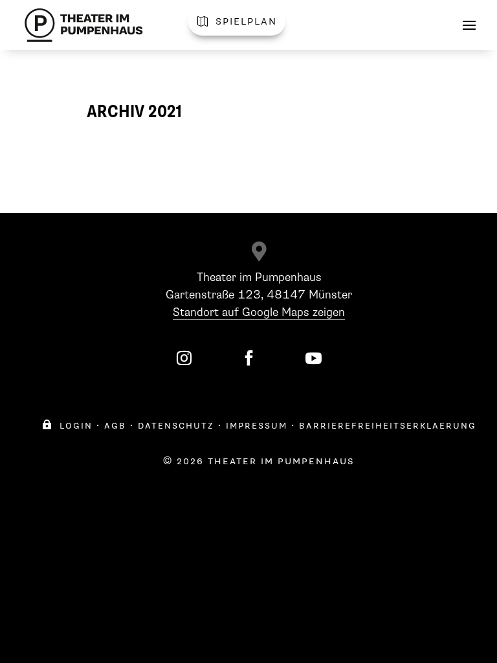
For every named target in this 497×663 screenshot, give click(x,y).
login (67, 426)
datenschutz (176, 426)
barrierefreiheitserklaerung (387, 426)
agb (115, 426)
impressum (256, 426)
